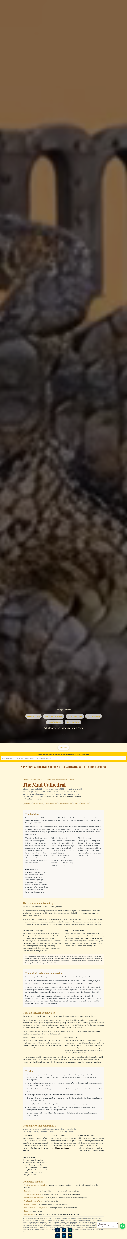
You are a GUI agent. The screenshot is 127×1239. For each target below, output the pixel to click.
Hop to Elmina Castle (74, 716)
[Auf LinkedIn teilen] (57, 1235)
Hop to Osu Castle (73, 722)
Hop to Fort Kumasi (55, 722)
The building (27, 803)
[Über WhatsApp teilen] (70, 1230)
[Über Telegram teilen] (64, 1235)
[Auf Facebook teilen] (57, 1230)
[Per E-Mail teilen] (70, 1235)
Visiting (76, 803)
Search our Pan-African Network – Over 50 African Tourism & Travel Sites (63, 754)
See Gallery (63, 748)
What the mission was (66, 803)
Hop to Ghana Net (93, 716)
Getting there (85, 803)
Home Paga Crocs (33, 716)
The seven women (38, 803)
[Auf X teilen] (64, 1230)
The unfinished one (51, 803)
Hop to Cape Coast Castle (53, 716)
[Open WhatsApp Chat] (122, 1226)
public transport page (61, 1148)
